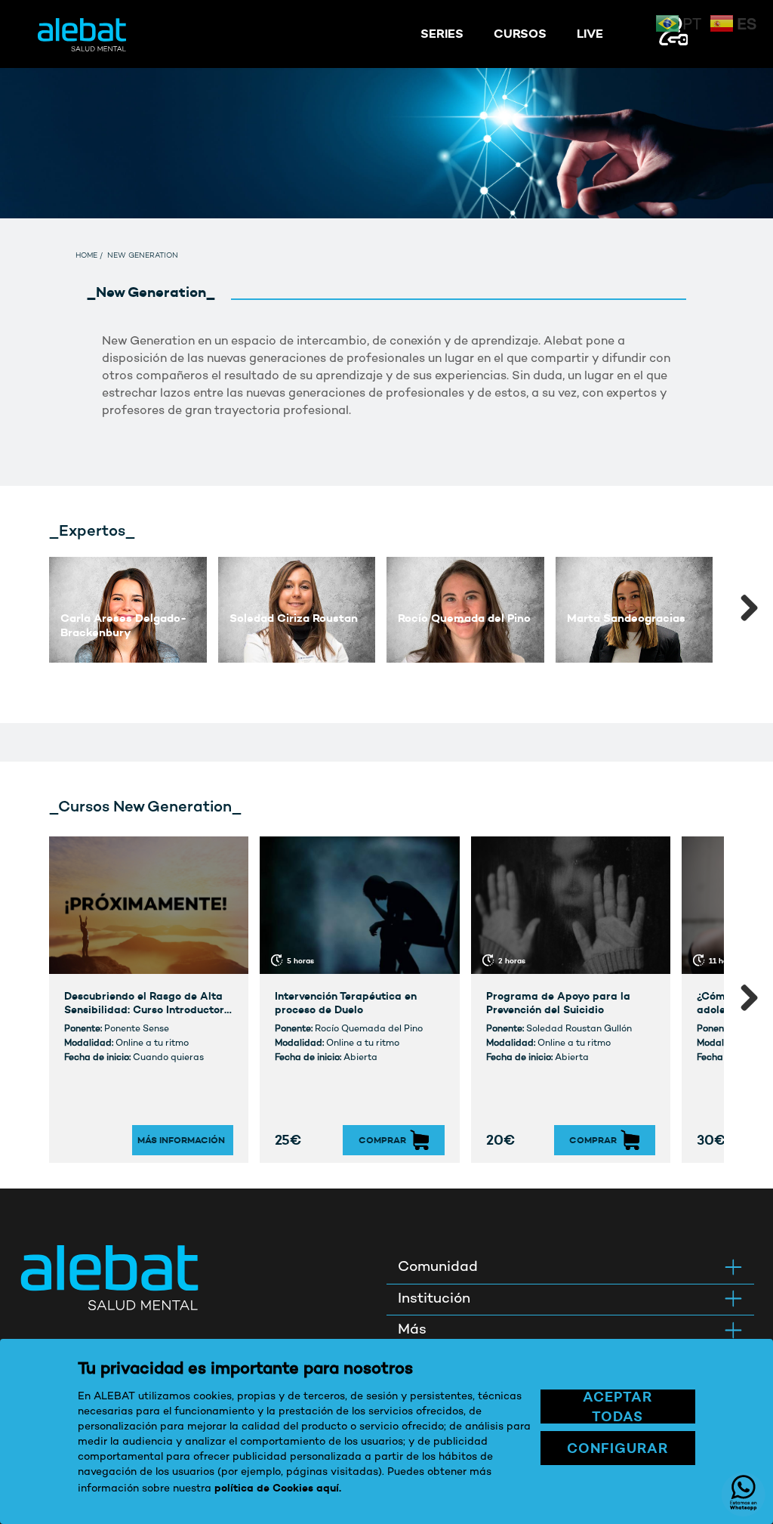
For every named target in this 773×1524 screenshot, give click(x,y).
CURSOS (520, 33)
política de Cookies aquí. (277, 1488)
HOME (86, 256)
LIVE (590, 33)
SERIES (441, 33)
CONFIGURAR (617, 1448)
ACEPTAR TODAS (617, 1407)
